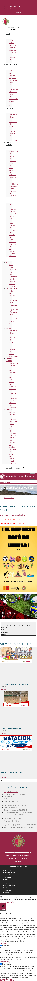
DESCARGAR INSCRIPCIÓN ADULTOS (12, 523)
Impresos (12, 78)
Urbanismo (13, 62)
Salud (11, 40)
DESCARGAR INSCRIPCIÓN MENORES (13, 520)
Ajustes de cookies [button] (5, 902)
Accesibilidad (8, 877)
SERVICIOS (9, 198)
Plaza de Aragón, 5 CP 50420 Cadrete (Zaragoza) (18, 852)
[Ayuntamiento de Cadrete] (15, 478)
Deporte (12, 47)
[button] (18, 627)
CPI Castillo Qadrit (11, 220)
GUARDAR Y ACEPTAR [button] (7, 980)
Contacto (7, 879)
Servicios (12, 59)
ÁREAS (8, 34)
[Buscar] (23, 468)
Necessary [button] (3, 943)
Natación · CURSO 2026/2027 (11, 773)
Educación (12, 45)
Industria (12, 57)
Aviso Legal (8, 870)
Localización (13, 115)
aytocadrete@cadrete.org (24, 859)
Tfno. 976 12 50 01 (11, 859)
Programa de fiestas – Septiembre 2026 (15, 684)
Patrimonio (13, 52)
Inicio (2, 482)
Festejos (12, 55)
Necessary (5, 945)
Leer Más (3, 689)
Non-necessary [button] (5, 962)
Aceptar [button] (13, 902)
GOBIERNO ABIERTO (9, 144)
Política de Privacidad (10, 872)
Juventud (12, 50)
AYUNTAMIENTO (11, 64)
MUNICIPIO (9, 108)
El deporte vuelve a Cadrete (11, 728)
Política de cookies (9, 875)
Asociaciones (13, 140)
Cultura (11, 43)
